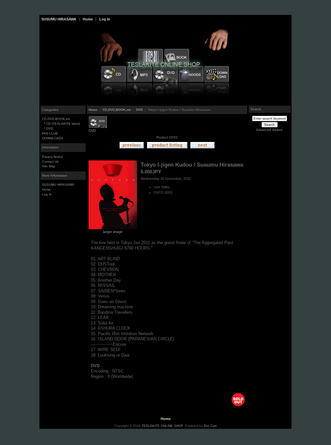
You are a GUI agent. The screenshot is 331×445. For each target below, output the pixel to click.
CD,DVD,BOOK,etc (116, 109)
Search (256, 109)
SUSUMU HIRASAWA (58, 19)
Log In (104, 19)
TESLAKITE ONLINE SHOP (162, 425)
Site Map (48, 166)
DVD (139, 109)
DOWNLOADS (52, 138)
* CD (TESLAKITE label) (61, 123)
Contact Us (50, 161)
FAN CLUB (50, 133)
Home (88, 19)
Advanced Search (269, 130)
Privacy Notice (52, 156)
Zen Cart (210, 425)
